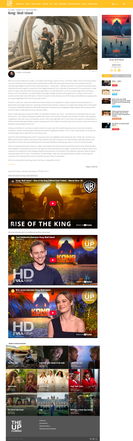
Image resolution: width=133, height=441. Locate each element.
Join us (84, 4)
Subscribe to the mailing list (47, 429)
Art (51, 4)
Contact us (42, 420)
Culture (11, 10)
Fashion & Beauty (74, 4)
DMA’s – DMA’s (116, 81)
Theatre (45, 4)
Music (28, 4)
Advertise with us (44, 426)
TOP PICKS (126, 76)
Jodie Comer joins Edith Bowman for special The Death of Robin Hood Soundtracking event (121, 101)
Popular (106, 76)
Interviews (63, 4)
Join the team (43, 423)
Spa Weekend (116, 90)
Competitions (93, 4)
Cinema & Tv (20, 4)
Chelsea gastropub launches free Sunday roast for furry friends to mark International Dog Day (121, 113)
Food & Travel (36, 4)
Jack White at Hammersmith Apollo (120, 124)
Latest (116, 76)
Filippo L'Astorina (23, 72)
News (55, 4)
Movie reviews (31, 10)
